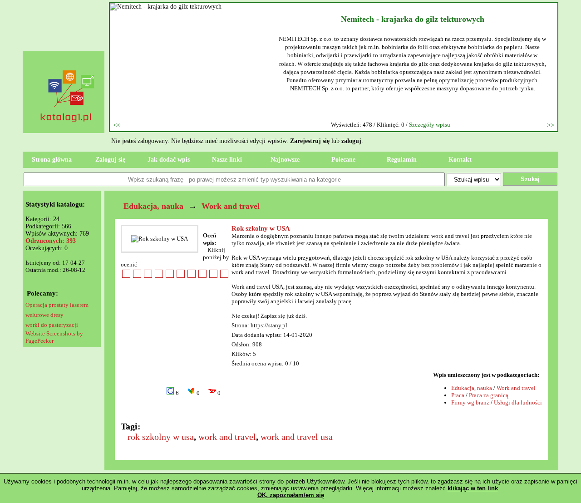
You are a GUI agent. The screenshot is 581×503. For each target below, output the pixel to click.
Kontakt (460, 159)
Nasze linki (227, 159)
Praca (457, 395)
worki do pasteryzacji (51, 324)
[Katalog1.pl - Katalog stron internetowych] (68, 139)
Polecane (343, 159)
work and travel (227, 437)
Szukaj (530, 179)
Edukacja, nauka (153, 206)
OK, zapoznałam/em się (290, 495)
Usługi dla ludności (518, 402)
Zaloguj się (110, 159)
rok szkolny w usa (161, 437)
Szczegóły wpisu (429, 124)
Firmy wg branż (470, 402)
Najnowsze (285, 159)
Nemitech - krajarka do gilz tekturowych (412, 19)
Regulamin (402, 159)
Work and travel (231, 206)
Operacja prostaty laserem (57, 304)
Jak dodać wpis (169, 159)
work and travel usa (297, 437)
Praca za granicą (488, 395)
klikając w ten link (473, 488)
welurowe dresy (44, 314)
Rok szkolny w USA (260, 228)
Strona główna (52, 159)
